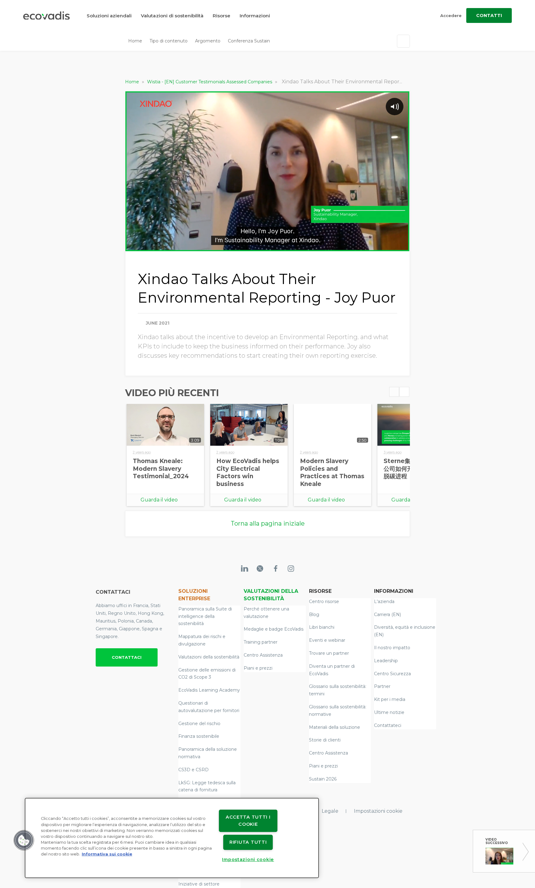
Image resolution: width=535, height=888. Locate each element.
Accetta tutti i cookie (248, 820)
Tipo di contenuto (169, 41)
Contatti (489, 15)
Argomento (207, 41)
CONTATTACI (126, 657)
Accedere (451, 15)
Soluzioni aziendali (109, 16)
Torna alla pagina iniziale (268, 523)
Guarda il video (159, 500)
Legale (330, 811)
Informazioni (255, 16)
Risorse (221, 16)
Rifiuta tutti (248, 842)
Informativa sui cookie (107, 854)
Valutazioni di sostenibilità (172, 16)
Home (135, 41)
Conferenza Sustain (249, 41)
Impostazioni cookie (378, 811)
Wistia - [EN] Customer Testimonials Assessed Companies (210, 82)
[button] (24, 840)
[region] (172, 838)
